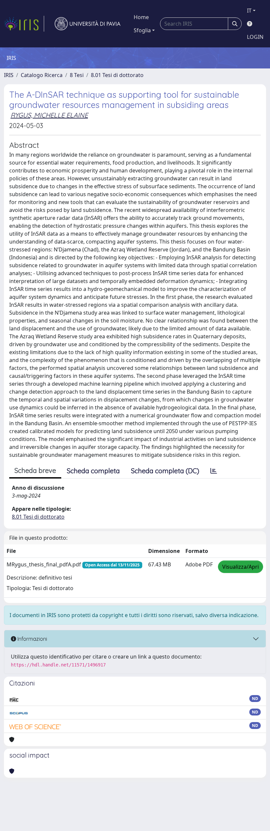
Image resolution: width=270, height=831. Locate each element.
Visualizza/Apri (240, 566)
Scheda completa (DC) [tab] (165, 471)
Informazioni (31, 639)
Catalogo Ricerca (42, 75)
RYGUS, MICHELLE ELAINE (49, 115)
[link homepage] (24, 24)
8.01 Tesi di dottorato (117, 75)
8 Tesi (77, 75)
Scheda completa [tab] (93, 471)
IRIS (9, 75)
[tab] (214, 471)
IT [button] (249, 10)
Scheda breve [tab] (35, 470)
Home (141, 17)
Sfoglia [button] (142, 30)
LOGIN (255, 36)
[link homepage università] (87, 24)
